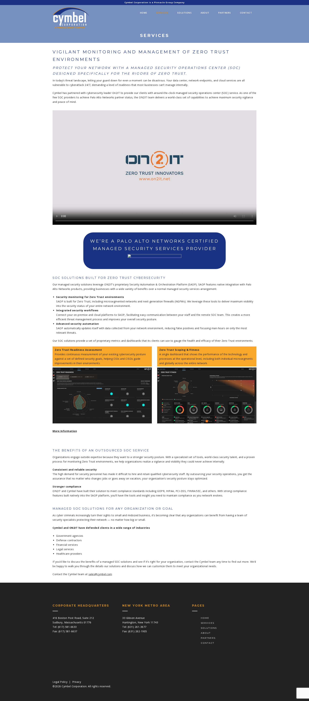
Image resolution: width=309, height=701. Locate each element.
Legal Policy (60, 682)
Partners (224, 12)
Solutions (184, 12)
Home (143, 12)
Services (162, 12)
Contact (246, 12)
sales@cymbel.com (100, 574)
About (205, 12)
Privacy (76, 682)
